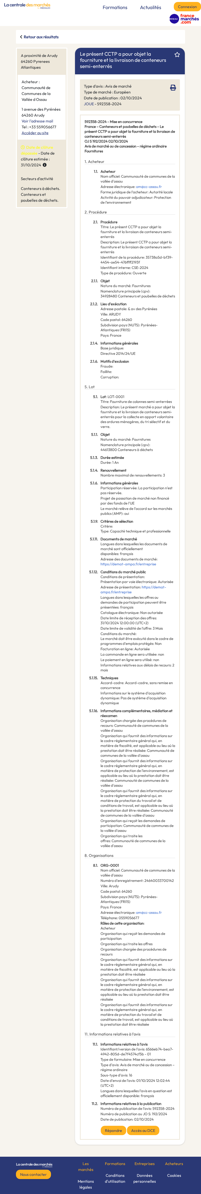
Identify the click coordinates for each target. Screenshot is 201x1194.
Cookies (174, 1175)
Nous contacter (33, 1174)
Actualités (150, 7)
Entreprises (145, 1163)
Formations (115, 7)
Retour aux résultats (41, 36)
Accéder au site (35, 132)
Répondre (113, 1130)
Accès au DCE (143, 1130)
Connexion (187, 6)
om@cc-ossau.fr (149, 186)
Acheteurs (174, 1163)
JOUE (89, 103)
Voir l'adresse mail (37, 121)
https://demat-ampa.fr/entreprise (128, 564)
